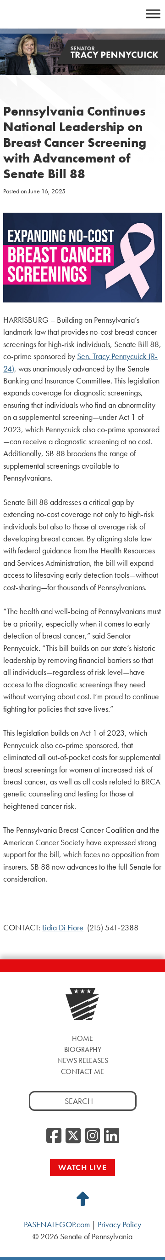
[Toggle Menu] (153, 13)
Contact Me (82, 1071)
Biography (82, 1049)
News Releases (82, 1060)
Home (82, 1038)
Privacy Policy (119, 1224)
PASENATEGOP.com (57, 1224)
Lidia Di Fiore (62, 928)
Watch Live (82, 1167)
